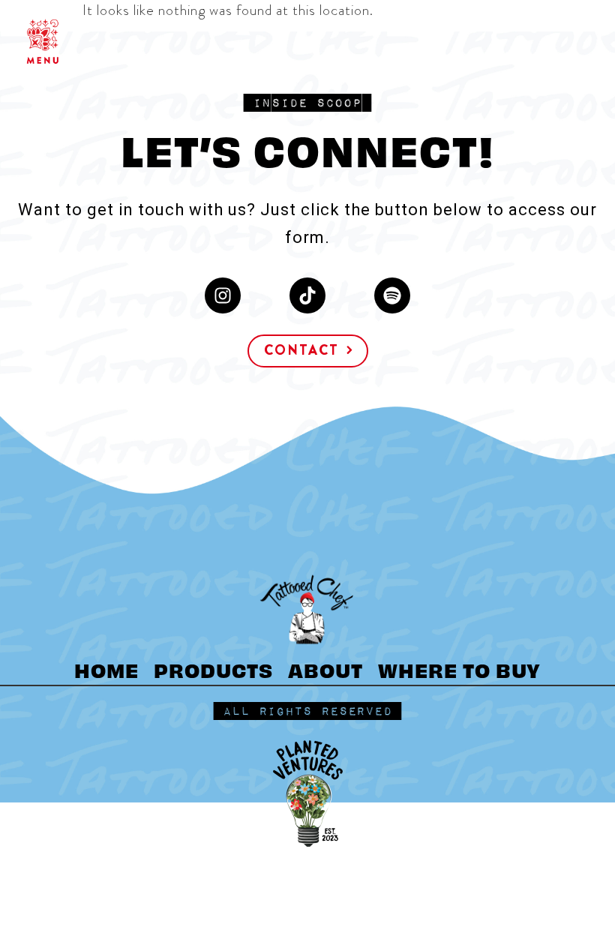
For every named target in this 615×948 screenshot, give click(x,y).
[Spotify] (392, 296)
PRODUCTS (213, 669)
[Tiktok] (308, 296)
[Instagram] (223, 296)
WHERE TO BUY (459, 669)
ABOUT (325, 669)
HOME (106, 669)
